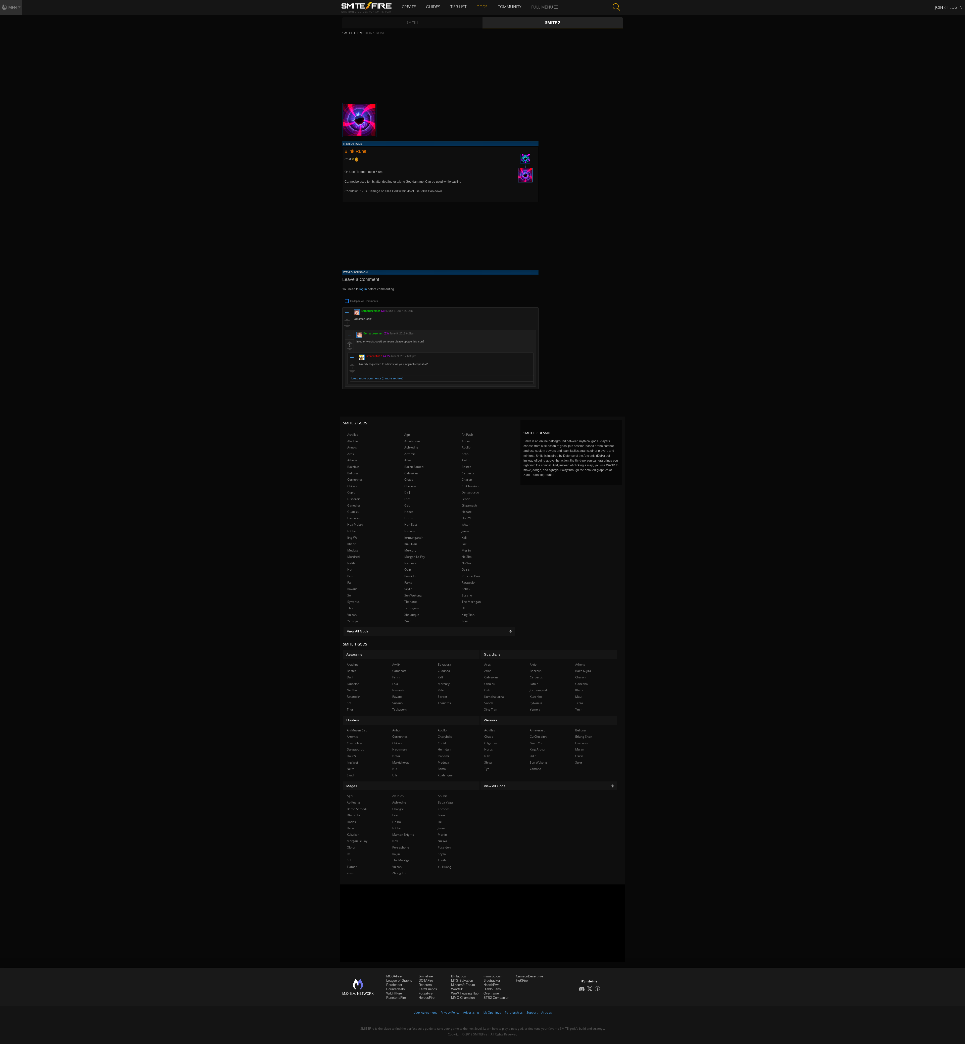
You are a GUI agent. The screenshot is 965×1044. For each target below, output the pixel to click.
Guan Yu (353, 512)
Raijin (396, 854)
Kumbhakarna (494, 696)
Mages (351, 786)
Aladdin (352, 441)
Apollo (466, 447)
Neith (351, 563)
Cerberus (468, 473)
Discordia (354, 499)
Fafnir (534, 684)
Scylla (408, 589)
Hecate (467, 512)
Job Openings (492, 1012)
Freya (442, 815)
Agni (407, 434)
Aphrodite (411, 447)
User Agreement (425, 1012)
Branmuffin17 (374, 356)
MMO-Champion (463, 998)
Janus (465, 531)
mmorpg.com (493, 976)
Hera (350, 828)
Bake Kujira (583, 671)
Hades (408, 512)
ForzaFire (425, 993)
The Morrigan (471, 602)
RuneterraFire (396, 998)
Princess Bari (471, 576)
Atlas (407, 460)
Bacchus (353, 467)
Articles (546, 1012)
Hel (440, 822)
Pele (350, 576)
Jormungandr (413, 537)
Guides (433, 7)
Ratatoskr (468, 582)
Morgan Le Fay (414, 557)
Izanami (409, 531)
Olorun (351, 847)
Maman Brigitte (403, 834)
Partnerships (514, 1012)
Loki (464, 544)
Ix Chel (352, 531)
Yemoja (352, 621)
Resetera (425, 985)
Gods (482, 7)
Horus (408, 518)
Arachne (353, 664)
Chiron (352, 486)
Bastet (466, 467)
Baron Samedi (414, 467)
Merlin (466, 550)
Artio (465, 454)
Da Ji (407, 492)
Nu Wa (466, 563)
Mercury (410, 550)
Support (532, 1012)
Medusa (353, 550)
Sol (349, 595)
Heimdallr (445, 749)
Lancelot (353, 684)
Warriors (490, 720)
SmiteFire (426, 976)
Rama (408, 582)
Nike (487, 756)
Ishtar (466, 524)
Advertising (471, 1012)
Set (349, 703)
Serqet (442, 696)
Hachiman (399, 749)
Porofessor (394, 985)
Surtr (578, 762)
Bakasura (444, 664)
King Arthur (538, 749)
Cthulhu (489, 684)
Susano (467, 595)
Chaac (408, 479)
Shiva (488, 762)
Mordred (353, 557)
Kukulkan (410, 544)
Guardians (492, 654)
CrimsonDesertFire (529, 976)
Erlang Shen (583, 736)
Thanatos (410, 602)
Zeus (465, 621)
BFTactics (458, 976)
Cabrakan (411, 473)
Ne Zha (467, 557)
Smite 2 (552, 22)
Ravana (352, 589)
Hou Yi (466, 518)
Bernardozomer (370, 310)
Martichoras (400, 762)
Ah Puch (467, 434)
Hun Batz (410, 524)
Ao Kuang (353, 802)
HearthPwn (491, 985)
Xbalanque (411, 615)
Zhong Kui (399, 873)
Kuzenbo (536, 696)
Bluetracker (492, 980)
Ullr (464, 608)
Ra (349, 582)
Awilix (466, 460)
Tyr (486, 769)
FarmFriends (428, 989)
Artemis (409, 454)
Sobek (466, 589)
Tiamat (352, 867)
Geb (407, 505)
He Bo (396, 822)
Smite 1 (412, 22)
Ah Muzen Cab (357, 730)
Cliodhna (444, 671)
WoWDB (457, 989)
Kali (464, 537)
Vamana (535, 769)
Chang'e (398, 809)
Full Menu (542, 7)
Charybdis (445, 736)
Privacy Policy (450, 1012)
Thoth (442, 860)
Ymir (407, 621)
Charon (467, 479)
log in (363, 289)
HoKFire (522, 980)
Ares (350, 454)
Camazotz (399, 671)
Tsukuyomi (411, 608)
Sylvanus (353, 602)
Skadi (350, 775)
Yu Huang (444, 867)
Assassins (354, 654)
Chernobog (354, 743)
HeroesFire (427, 998)
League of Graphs (399, 980)
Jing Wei (352, 537)
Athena (352, 460)
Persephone (400, 847)
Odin (407, 569)
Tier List (458, 7)
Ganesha (353, 505)
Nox (395, 841)
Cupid (351, 492)
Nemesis (410, 563)
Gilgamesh (469, 505)
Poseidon (410, 576)
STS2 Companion (496, 998)
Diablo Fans (492, 989)
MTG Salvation (462, 980)
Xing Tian (468, 615)
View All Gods (357, 631)
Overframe (491, 993)
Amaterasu (412, 441)
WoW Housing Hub (464, 993)
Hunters (352, 720)
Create (409, 7)
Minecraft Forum (463, 985)
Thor (350, 608)
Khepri (351, 544)
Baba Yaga (445, 802)
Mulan (579, 749)
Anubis (352, 447)
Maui (578, 696)
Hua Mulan (355, 524)
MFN (12, 7)
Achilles (352, 434)
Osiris (466, 569)
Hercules (353, 518)
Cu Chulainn (470, 486)
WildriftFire (394, 993)
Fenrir (466, 499)
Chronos (410, 486)
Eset (407, 499)
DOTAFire (426, 980)
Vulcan (352, 615)
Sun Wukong (413, 595)
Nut (349, 569)
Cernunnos (355, 479)
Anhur (466, 441)
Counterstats (395, 989)
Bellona (352, 473)
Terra (579, 703)
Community (509, 7)
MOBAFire (394, 976)
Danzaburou (470, 492)
